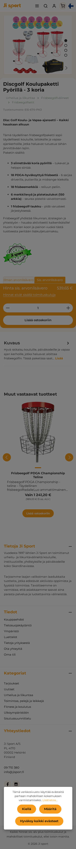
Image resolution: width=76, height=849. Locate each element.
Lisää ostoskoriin (38, 320)
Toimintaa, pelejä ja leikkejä (24, 701)
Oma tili (10, 654)
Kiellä (26, 809)
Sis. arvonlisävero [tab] (50, 280)
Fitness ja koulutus (17, 707)
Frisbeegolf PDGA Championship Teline (38, 475)
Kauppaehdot (14, 619)
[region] (38, 45)
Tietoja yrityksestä (17, 643)
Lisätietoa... (49, 800)
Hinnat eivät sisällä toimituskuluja (29, 295)
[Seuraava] (66, 68)
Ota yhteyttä (13, 649)
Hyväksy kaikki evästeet (39, 821)
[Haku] (45, 6)
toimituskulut (53, 832)
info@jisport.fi (14, 772)
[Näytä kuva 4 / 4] (65, 55)
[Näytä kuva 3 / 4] (65, 50)
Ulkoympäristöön (16, 712)
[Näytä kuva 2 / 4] (65, 45)
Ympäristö (11, 631)
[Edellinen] (57, 68)
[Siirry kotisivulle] (12, 6)
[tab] (37, 350)
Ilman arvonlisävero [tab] (19, 280)
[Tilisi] (54, 6)
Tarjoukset (11, 683)
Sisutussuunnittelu (17, 718)
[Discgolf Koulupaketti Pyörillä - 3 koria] (38, 45)
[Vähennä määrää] (7, 307)
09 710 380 (11, 767)
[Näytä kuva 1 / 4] (65, 40)
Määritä (50, 809)
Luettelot (10, 637)
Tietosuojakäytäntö (18, 625)
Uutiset (9, 689)
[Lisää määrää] (68, 307)
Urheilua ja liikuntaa (18, 695)
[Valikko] (37, 6)
